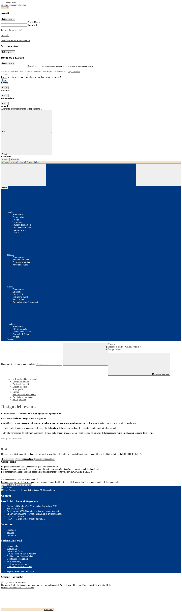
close (4, 188)
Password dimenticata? (11, 30)
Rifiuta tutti (24, 459)
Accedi (5, 8)
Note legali (12, 548)
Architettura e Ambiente (23, 397)
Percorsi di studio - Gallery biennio (123, 347)
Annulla (5, 159)
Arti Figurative (19, 399)
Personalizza (7, 459)
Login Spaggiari (74, 72)
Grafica (16, 392)
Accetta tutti (45, 459)
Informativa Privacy (16, 551)
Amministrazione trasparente (19, 566)
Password (32, 25)
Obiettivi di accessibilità (17, 559)
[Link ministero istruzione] (13, 5)
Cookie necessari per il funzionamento (18, 479)
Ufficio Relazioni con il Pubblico (21, 553)
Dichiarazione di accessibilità (20, 556)
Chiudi (4, 88)
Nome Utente (34, 22)
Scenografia (18, 389)
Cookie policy (13, 546)
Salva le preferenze (23, 485)
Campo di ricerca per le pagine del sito (18, 364)
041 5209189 (17, 508)
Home (110, 344)
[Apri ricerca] (158, 175)
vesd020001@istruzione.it (36, 511)
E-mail (31, 66)
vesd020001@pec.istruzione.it (37, 514)
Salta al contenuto (9, 2)
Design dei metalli (21, 384)
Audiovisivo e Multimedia (24, 394)
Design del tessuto (21, 381)
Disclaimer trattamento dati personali (17, 587)
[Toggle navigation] (23, 175)
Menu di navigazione (160, 374)
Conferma (15, 159)
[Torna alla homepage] (91, 162)
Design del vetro (20, 387)
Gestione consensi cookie (18, 564)
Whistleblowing (14, 561)
